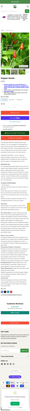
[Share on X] (5, 292)
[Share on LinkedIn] (8, 292)
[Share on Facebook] (2, 292)
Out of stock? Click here (16, 133)
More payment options (15, 121)
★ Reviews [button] (28, 207)
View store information (7, 129)
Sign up (25, 350)
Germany (14, 371)
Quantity (3, 103)
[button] (3, 72)
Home (2, 30)
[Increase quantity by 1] (15, 107)
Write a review (15, 313)
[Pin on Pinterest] (11, 292)
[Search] (27, 11)
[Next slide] (28, 72)
